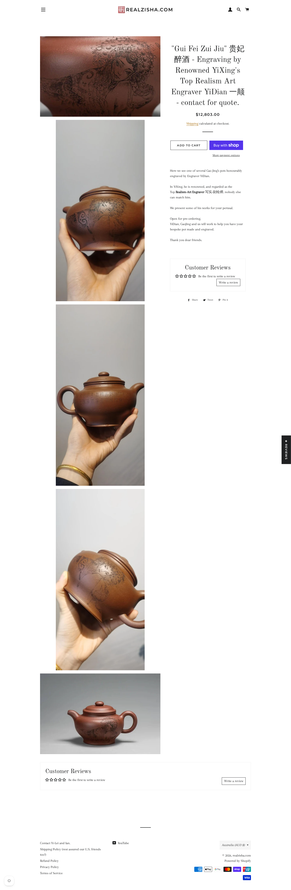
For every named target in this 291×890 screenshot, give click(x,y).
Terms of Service (51, 873)
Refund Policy (49, 861)
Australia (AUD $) (233, 845)
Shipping (192, 123)
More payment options (226, 155)
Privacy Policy (49, 867)
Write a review (228, 282)
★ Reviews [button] (286, 450)
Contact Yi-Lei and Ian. (55, 843)
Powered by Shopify (238, 861)
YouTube (123, 843)
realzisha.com (242, 855)
